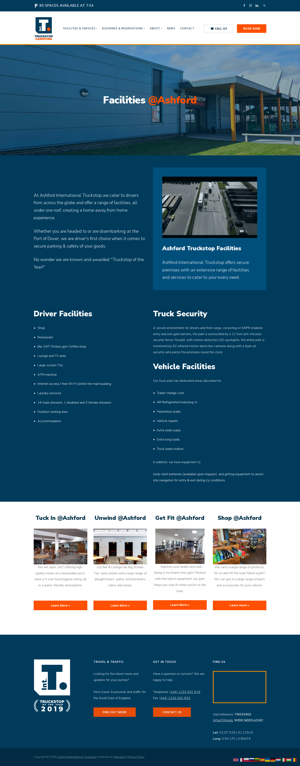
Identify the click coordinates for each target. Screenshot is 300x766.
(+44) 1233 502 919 (184, 692)
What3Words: (223, 720)
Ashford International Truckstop (77, 757)
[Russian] (251, 759)
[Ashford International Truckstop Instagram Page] (250, 5)
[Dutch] (278, 759)
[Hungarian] (289, 759)
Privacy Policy (135, 757)
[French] (241, 759)
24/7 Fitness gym (55, 346)
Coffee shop (77, 346)
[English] (236, 759)
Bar (40, 346)
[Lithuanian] (257, 759)
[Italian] (283, 759)
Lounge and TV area (52, 356)
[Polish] (246, 759)
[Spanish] (262, 759)
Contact (187, 28)
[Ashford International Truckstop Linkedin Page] (257, 5)
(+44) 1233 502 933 (174, 698)
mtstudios (119, 757)
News (171, 28)
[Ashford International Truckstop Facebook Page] (244, 5)
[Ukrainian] (267, 759)
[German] (273, 759)
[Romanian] (294, 759)
